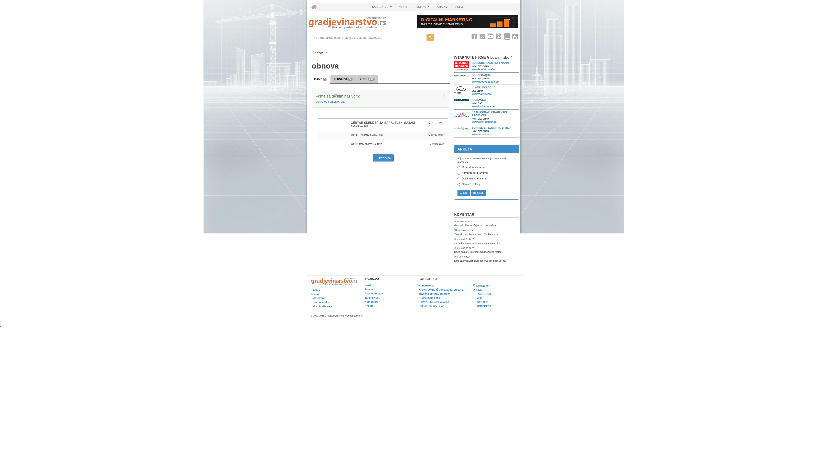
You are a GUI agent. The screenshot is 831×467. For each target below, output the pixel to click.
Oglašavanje (318, 298)
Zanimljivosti (372, 297)
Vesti (368, 285)
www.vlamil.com (482, 94)
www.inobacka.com (484, 106)
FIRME (319, 79)
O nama (315, 290)
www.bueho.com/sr (483, 69)
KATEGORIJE (382, 8)
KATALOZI (442, 6)
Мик (456, 256)
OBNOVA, (330, 101)
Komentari (464, 214)
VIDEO (459, 6)
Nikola (457, 230)
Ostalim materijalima (474, 178)
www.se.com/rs (481, 134)
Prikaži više (383, 158)
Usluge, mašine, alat (431, 306)
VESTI (403, 6)
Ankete (369, 305)
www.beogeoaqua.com (485, 81)
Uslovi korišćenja (321, 306)
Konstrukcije (427, 285)
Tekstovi (370, 289)
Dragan (458, 239)
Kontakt (315, 294)
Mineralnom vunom (473, 167)
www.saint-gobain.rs (484, 121)
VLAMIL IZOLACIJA (484, 87)
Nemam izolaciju (472, 184)
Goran (457, 221)
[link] (359, 23)
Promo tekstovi (374, 293)
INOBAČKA (479, 99)
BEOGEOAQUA (481, 75)
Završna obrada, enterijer (434, 293)
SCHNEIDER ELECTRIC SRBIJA (491, 127)
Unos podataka (320, 302)
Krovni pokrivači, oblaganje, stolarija (441, 289)
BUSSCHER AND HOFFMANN (490, 62)
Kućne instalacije (429, 297)
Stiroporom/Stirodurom (475, 172)
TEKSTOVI (421, 8)
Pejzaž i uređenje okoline (434, 302)
